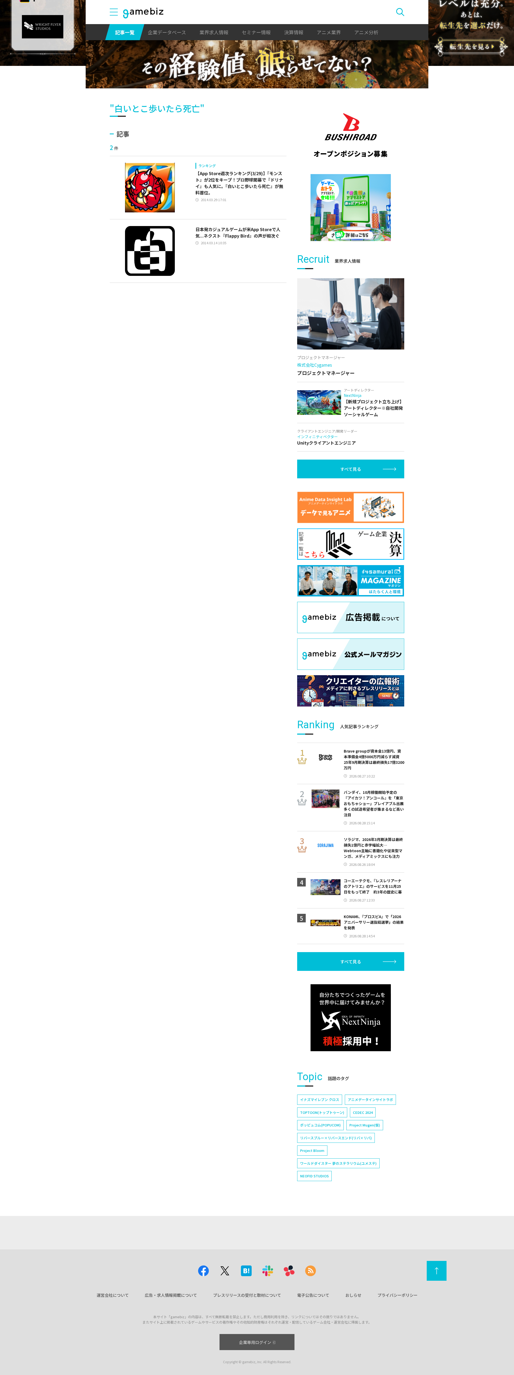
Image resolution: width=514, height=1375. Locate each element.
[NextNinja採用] (351, 1017)
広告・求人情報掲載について (171, 1295)
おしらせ (353, 1295)
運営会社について (113, 1295)
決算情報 (293, 32)
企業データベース (167, 32)
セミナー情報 (256, 32)
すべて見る (350, 469)
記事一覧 (124, 32)
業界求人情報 (213, 32)
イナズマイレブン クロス (319, 1099)
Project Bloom (312, 1150)
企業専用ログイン (255, 1342)
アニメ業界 (329, 32)
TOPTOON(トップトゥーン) (322, 1112)
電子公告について (313, 1295)
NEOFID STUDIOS (314, 1175)
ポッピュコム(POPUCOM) (320, 1125)
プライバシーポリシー (397, 1295)
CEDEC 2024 (363, 1112)
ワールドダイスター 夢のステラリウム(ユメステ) (338, 1163)
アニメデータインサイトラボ (370, 1099)
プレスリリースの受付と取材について (247, 1295)
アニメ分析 (366, 32)
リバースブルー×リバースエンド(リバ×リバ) (336, 1137)
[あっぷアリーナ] (351, 207)
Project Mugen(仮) (364, 1125)
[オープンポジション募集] (351, 135)
